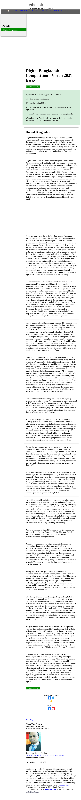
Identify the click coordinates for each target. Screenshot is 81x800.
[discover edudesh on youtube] (53, 708)
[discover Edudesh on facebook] (49, 708)
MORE (35, 10)
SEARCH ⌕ (46, 10)
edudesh (40, 4)
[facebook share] (49, 697)
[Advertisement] (51, 52)
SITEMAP (58, 10)
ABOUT (68, 10)
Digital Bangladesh (10, 30)
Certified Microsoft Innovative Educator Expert (45, 755)
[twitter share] (53, 697)
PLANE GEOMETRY (21, 10)
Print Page (30, 719)
